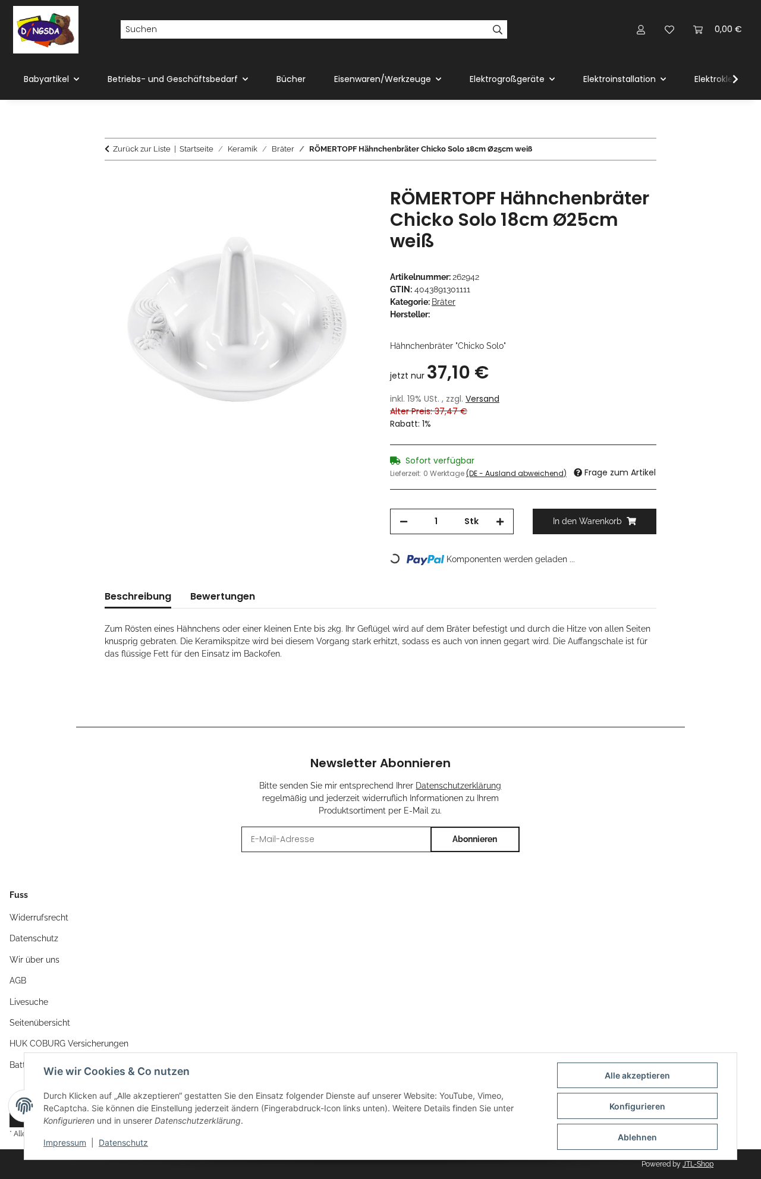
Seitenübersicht (40, 1022)
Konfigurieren (637, 1106)
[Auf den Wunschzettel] (346, 210)
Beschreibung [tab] (138, 596)
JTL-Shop (698, 1164)
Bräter (443, 302)
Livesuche (29, 1002)
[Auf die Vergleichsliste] (315, 210)
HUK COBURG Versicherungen (69, 1043)
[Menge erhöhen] (500, 521)
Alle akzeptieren (637, 1075)
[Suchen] (498, 30)
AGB (18, 980)
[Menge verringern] (404, 521)
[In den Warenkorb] (114, 181)
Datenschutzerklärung (458, 785)
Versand (482, 399)
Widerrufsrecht (39, 917)
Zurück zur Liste (142, 148)
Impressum (64, 1142)
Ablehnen (637, 1137)
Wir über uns (34, 959)
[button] (641, 29)
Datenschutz (123, 1142)
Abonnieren (474, 839)
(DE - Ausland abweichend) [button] (516, 473)
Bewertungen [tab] (222, 596)
